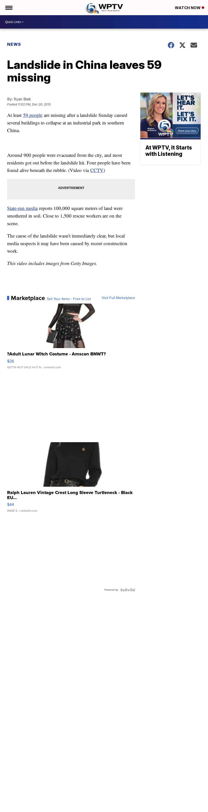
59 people (32, 115)
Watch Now (188, 7)
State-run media (22, 208)
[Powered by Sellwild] (127, 590)
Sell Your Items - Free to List (69, 299)
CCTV (96, 170)
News (14, 44)
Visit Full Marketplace (118, 298)
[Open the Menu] (8, 7)
